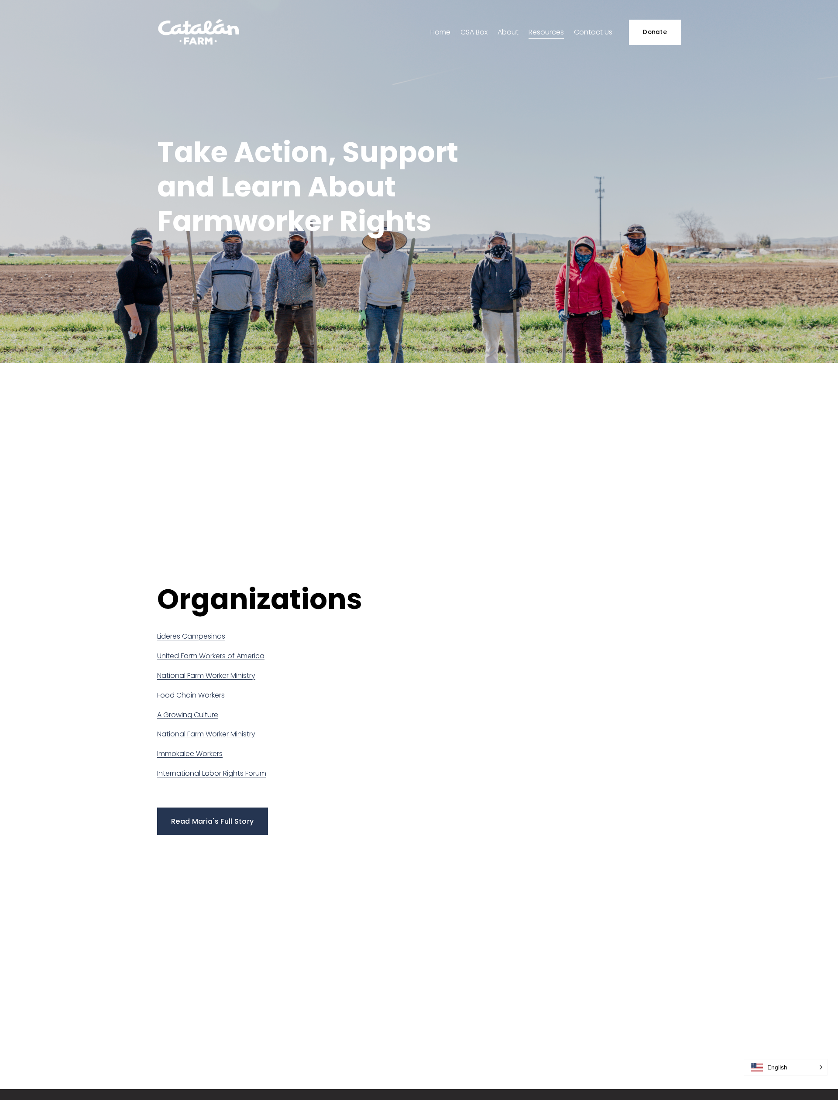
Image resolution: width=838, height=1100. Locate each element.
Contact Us (593, 32)
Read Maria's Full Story (212, 821)
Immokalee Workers (190, 754)
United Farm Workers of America (210, 656)
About (508, 32)
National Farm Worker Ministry (206, 734)
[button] (785, 1067)
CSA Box (474, 32)
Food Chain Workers (191, 695)
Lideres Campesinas (191, 636)
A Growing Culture (187, 715)
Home (440, 32)
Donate (655, 32)
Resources (546, 32)
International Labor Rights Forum (211, 773)
